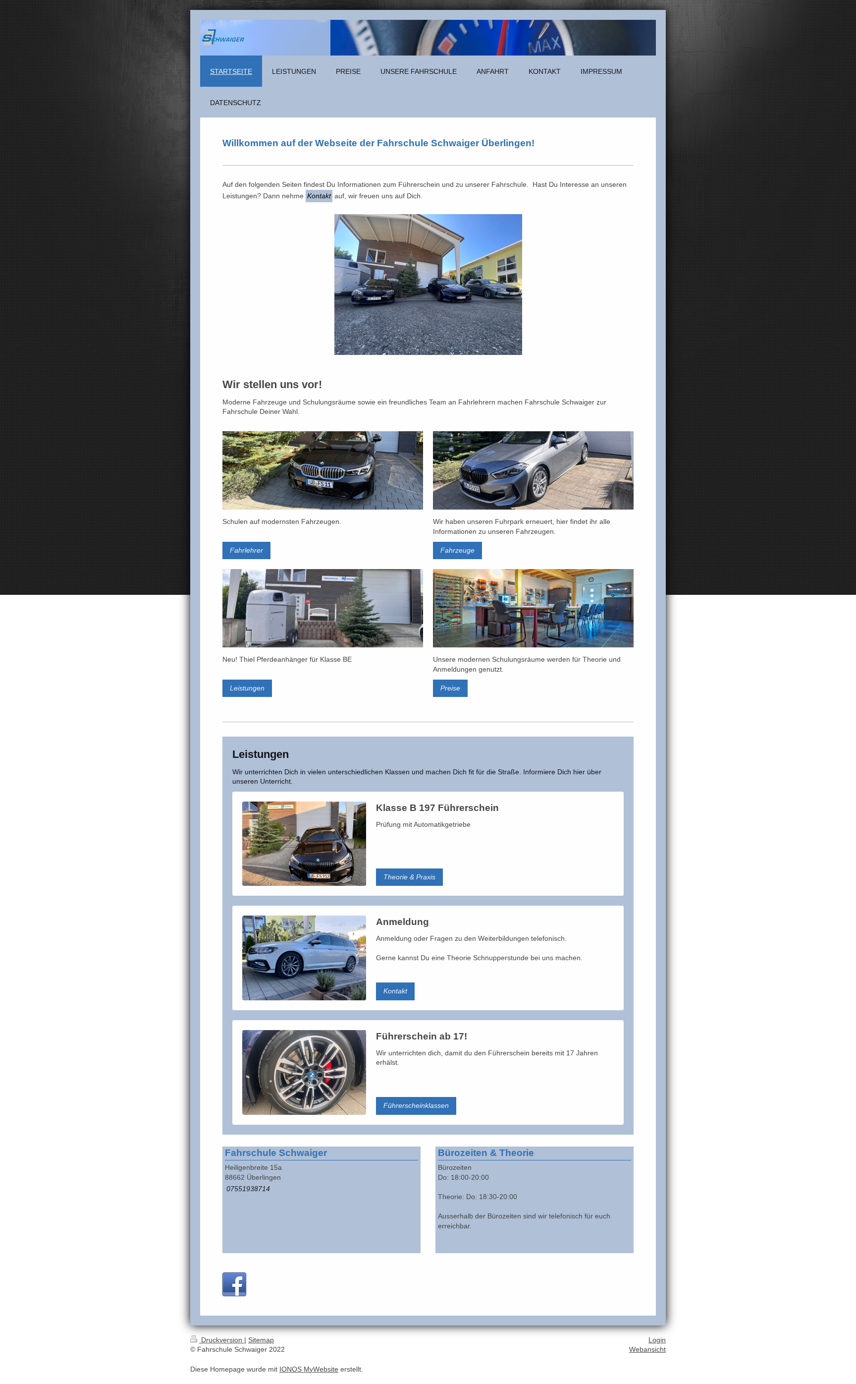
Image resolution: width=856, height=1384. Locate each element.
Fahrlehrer (246, 550)
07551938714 (248, 1189)
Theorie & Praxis (409, 877)
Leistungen (247, 688)
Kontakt (395, 991)
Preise (450, 688)
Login (657, 1340)
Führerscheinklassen (416, 1105)
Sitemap (261, 1340)
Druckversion (221, 1340)
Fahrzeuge (457, 550)
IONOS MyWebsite (308, 1369)
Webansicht (647, 1349)
